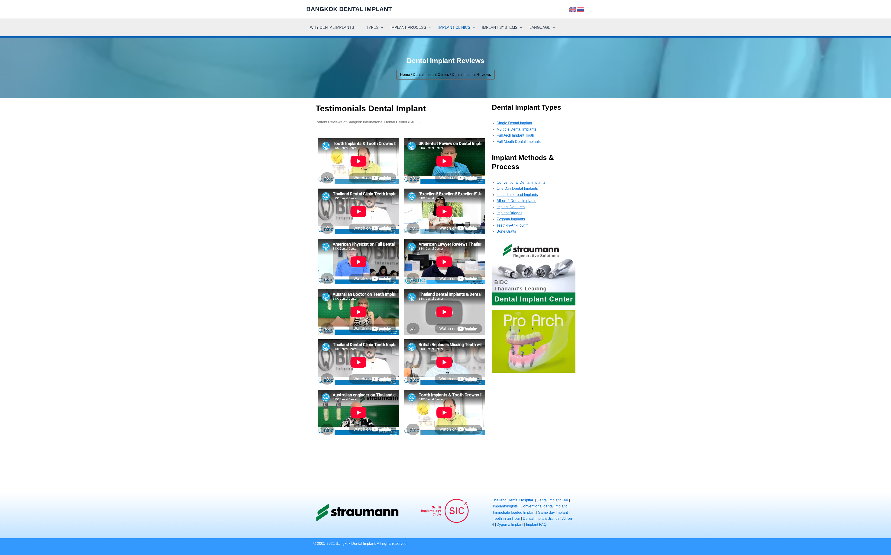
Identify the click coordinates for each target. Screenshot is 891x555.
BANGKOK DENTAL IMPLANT (349, 9)
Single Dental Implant (514, 123)
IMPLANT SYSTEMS (499, 27)
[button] (356, 27)
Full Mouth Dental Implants (519, 142)
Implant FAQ (536, 524)
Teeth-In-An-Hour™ (513, 225)
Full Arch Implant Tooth (515, 135)
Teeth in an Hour (506, 518)
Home (405, 75)
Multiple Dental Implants (516, 129)
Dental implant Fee (552, 500)
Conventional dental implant (543, 506)
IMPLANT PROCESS (408, 27)
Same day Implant (553, 512)
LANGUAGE (539, 27)
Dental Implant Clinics (431, 75)
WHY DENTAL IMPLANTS (332, 27)
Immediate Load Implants (517, 195)
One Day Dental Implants (517, 188)
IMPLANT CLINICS (454, 27)
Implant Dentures (511, 207)
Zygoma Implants (511, 219)
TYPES (372, 27)
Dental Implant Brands (541, 518)
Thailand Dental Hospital (512, 500)
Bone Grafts (506, 231)
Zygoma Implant (510, 524)
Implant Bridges (509, 213)
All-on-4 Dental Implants (516, 201)
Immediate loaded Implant (514, 512)
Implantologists (505, 506)
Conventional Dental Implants (521, 182)
